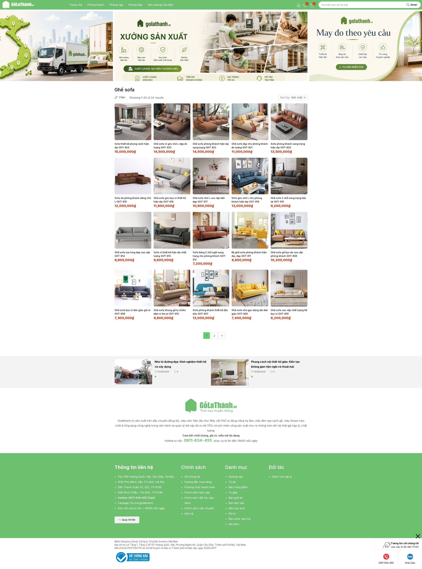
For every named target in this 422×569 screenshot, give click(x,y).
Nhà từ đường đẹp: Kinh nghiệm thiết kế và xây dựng (180, 364)
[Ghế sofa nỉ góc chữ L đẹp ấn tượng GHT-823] (172, 121)
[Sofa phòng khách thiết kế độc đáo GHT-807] (211, 288)
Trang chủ (75, 4)
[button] (298, 97)
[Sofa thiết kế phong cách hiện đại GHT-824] (133, 121)
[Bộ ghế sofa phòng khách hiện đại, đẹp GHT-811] (250, 230)
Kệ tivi (232, 513)
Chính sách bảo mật (197, 492)
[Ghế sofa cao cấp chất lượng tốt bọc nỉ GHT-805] (289, 288)
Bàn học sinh (236, 508)
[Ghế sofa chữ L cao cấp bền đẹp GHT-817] (211, 176)
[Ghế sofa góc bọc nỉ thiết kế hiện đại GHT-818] (172, 176)
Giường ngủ (235, 476)
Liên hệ (188, 513)
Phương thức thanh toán (199, 487)
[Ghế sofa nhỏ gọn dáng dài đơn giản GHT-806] (250, 288)
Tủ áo (232, 482)
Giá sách (233, 524)
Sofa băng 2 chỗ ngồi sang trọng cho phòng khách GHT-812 (209, 256)
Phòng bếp (135, 4)
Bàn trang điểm (238, 487)
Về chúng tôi (192, 476)
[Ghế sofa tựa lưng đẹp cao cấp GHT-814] (133, 230)
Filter (122, 97)
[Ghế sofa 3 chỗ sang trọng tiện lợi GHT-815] (289, 176)
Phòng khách (95, 4)
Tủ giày (233, 492)
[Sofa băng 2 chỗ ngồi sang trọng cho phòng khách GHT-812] (211, 230)
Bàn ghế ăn (235, 497)
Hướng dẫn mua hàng (198, 482)
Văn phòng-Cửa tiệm (160, 4)
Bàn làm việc (236, 503)
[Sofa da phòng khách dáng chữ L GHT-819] (133, 176)
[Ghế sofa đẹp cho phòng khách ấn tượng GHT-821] (250, 121)
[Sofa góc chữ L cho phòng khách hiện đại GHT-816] (250, 176)
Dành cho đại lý (282, 476)
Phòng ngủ (116, 4)
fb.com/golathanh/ (141, 503)
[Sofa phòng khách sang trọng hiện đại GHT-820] (289, 121)
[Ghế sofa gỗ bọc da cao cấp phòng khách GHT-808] (289, 230)
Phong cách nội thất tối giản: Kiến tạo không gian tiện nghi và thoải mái (275, 364)
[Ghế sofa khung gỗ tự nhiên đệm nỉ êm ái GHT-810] (172, 288)
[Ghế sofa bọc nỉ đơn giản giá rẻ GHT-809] (133, 288)
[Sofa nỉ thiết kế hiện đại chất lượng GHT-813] (172, 230)
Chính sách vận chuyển (199, 508)
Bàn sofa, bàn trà (239, 518)
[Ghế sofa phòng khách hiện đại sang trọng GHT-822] (211, 121)
